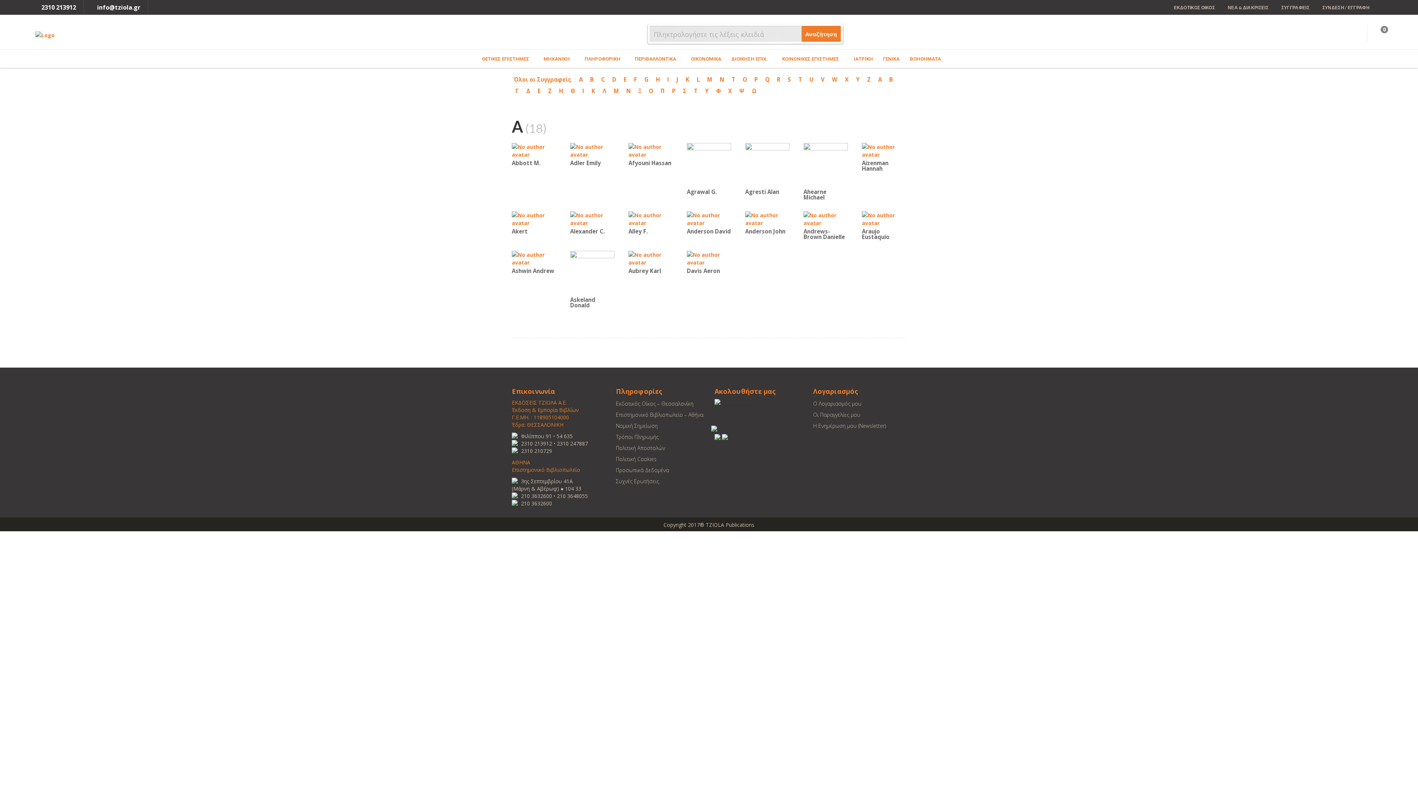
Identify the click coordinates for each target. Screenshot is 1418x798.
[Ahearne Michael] (826, 164)
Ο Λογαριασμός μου (837, 403)
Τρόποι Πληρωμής (637, 436)
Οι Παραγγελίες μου (836, 414)
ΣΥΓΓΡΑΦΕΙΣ (1295, 7)
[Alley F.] (650, 218)
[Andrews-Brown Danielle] (826, 218)
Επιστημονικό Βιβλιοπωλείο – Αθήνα (659, 414)
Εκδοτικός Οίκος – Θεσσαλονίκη (654, 403)
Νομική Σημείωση (637, 425)
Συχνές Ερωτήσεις (637, 481)
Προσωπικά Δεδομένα (642, 470)
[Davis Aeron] (709, 258)
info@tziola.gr (118, 7)
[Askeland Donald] (592, 272)
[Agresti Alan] (767, 164)
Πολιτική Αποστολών (640, 447)
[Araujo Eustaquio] (884, 218)
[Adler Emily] (592, 150)
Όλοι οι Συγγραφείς (542, 79)
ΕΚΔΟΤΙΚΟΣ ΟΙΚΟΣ (1194, 7)
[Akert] (534, 218)
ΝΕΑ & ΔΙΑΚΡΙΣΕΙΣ (1248, 7)
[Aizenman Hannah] (884, 150)
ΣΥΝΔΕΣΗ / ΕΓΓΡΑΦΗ (1346, 7)
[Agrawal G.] (709, 164)
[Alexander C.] (592, 218)
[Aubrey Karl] (650, 258)
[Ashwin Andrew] (534, 258)
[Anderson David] (709, 218)
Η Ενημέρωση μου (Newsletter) (849, 425)
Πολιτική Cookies (636, 459)
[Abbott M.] (534, 150)
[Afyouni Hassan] (650, 150)
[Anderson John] (767, 218)
